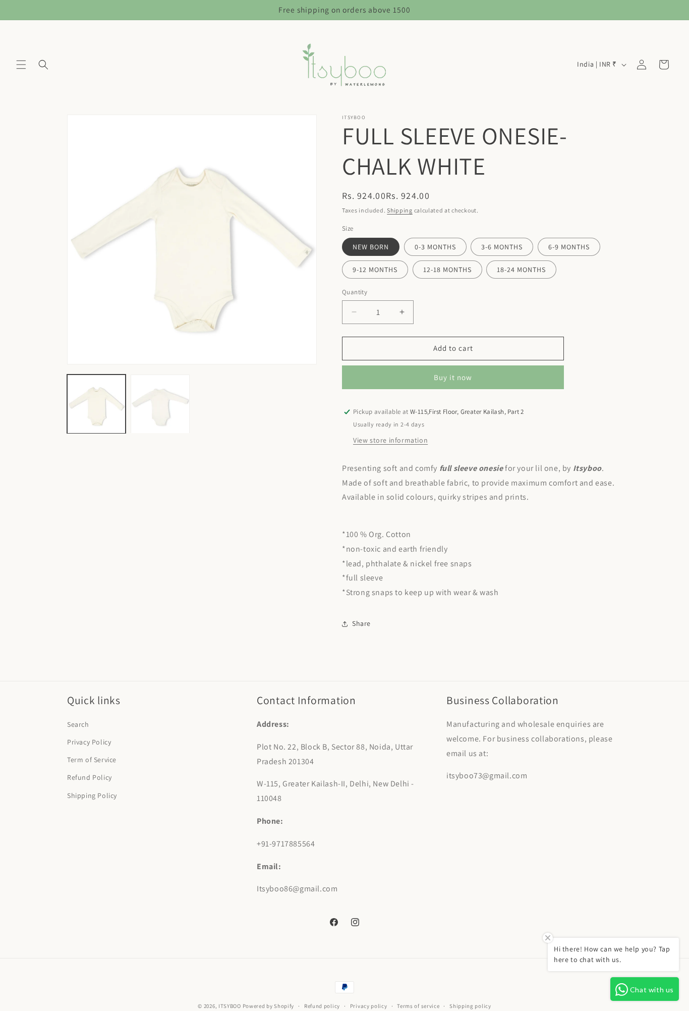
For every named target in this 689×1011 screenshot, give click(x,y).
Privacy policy (368, 1005)
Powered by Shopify (269, 1005)
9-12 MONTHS (375, 269)
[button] (21, 65)
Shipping (400, 210)
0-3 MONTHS (435, 246)
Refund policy (322, 1005)
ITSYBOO (229, 1005)
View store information (390, 440)
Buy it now (453, 377)
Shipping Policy (92, 795)
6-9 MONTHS (569, 246)
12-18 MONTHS (447, 269)
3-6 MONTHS (502, 246)
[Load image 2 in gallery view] (160, 404)
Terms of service (418, 1005)
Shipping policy (470, 1005)
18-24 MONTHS (521, 269)
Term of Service (92, 759)
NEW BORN (371, 246)
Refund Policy (89, 777)
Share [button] (361, 623)
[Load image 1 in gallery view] (96, 404)
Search (78, 724)
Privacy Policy (89, 742)
